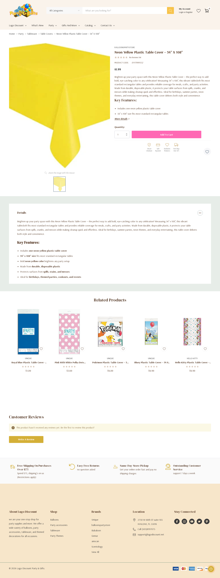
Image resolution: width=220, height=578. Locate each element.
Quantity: (119, 126)
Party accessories (58, 524)
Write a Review (26, 439)
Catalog (89, 25)
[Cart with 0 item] (207, 10)
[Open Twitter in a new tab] (199, 521)
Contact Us (106, 25)
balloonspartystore (124, 47)
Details (21, 213)
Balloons (54, 519)
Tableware (55, 530)
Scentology (97, 546)
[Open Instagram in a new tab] (184, 521)
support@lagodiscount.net (151, 534)
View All (95, 551)
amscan (95, 541)
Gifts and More (69, 25)
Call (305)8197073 (146, 529)
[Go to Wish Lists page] (199, 10)
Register (189, 12)
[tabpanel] (28, 343)
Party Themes (56, 535)
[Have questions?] (211, 569)
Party (51, 25)
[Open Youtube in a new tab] (191, 521)
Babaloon (96, 530)
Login (181, 12)
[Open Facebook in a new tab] (176, 521)
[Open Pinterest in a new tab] (206, 521)
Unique (95, 519)
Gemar (95, 535)
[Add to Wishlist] (207, 151)
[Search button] (170, 10)
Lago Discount (16, 25)
